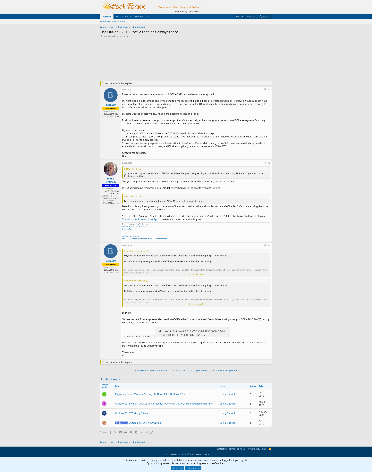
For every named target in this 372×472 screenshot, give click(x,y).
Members (140, 16)
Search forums (119, 21)
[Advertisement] (170, 59)
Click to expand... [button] (196, 274)
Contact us (221, 448)
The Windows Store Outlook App (140, 219)
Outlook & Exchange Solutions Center (137, 226)
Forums (106, 16)
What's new (122, 16)
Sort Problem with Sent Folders (152, 370)
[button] (131, 16)
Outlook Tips (127, 229)
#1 (269, 89)
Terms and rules (237, 448)
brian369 (107, 36)
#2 (269, 163)
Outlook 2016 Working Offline (131, 413)
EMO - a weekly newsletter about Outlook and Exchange (144, 239)
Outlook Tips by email (131, 236)
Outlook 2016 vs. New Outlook (139, 422)
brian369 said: (131, 168)
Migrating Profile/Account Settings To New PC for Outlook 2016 (150, 394)
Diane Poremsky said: (134, 251)
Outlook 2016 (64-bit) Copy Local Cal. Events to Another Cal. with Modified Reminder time (164, 403)
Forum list (105, 21)
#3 (269, 245)
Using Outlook (228, 394)
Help (264, 448)
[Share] (265, 89)
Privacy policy (253, 448)
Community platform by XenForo (186, 454)
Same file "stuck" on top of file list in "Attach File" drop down (204, 370)
